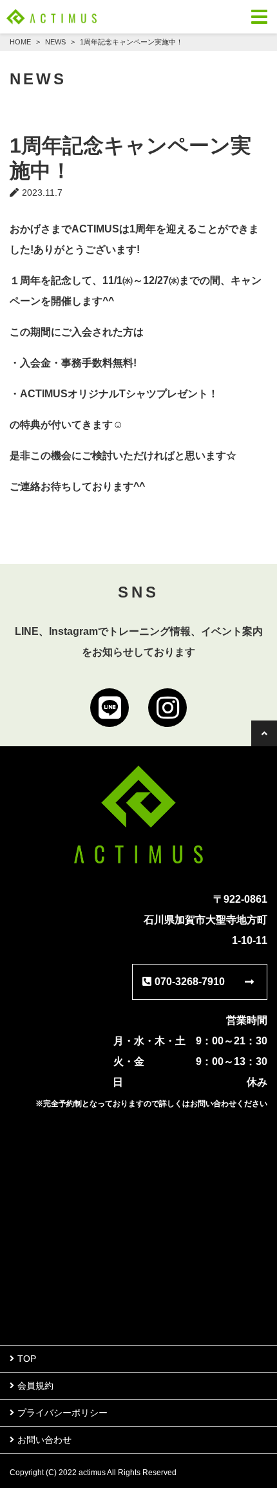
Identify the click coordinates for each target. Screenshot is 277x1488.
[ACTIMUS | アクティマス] (51, 16)
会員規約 (35, 1385)
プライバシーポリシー (62, 1413)
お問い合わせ (44, 1440)
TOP (26, 1358)
